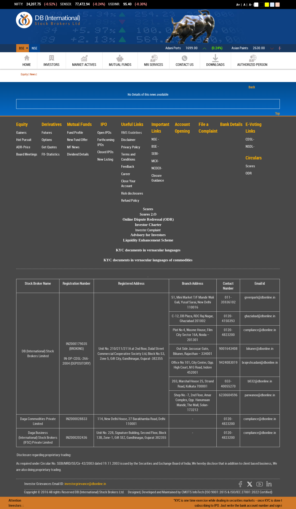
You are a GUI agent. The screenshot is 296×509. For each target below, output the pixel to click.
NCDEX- (156, 168)
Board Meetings (26, 154)
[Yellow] (267, 4)
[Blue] (272, 4)
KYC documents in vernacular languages (148, 250)
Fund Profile (75, 132)
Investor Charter (148, 225)
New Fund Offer (77, 139)
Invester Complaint (148, 230)
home (26, 64)
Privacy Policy (130, 147)
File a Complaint (208, 127)
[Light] (256, 4)
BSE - (155, 146)
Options (47, 139)
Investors (51, 64)
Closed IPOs (105, 151)
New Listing (105, 159)
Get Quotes (49, 147)
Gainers (21, 132)
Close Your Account (128, 183)
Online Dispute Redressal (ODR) (148, 219)
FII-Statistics (51, 154)
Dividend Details (78, 154)
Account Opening (182, 127)
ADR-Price (23, 147)
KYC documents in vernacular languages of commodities (148, 260)
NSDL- (250, 146)
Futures (47, 132)
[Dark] (261, 4)
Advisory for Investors (148, 235)
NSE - (155, 139)
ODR (249, 173)
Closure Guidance (157, 178)
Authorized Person (252, 64)
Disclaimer (128, 139)
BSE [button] (21, 48)
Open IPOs (104, 132)
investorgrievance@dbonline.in (85, 483)
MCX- (155, 160)
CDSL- (250, 139)
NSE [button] (34, 48)
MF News (73, 147)
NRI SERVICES (153, 64)
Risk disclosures (132, 193)
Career (125, 173)
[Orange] (277, 4)
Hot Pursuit (23, 139)
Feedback (127, 166)
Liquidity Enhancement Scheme (148, 240)
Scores (250, 166)
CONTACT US (185, 64)
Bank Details (231, 124)
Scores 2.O (148, 214)
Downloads (215, 64)
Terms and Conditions (128, 156)
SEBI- (155, 153)
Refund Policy (130, 200)
